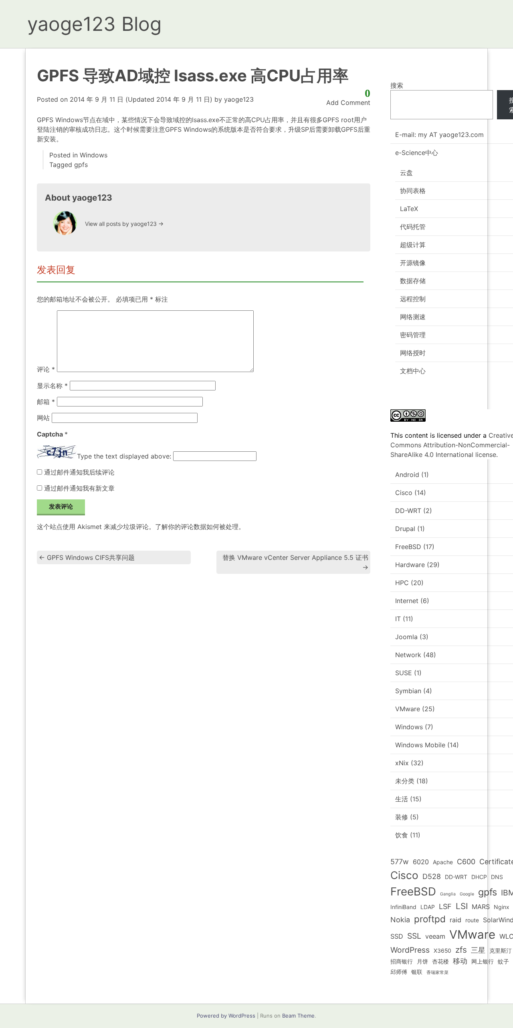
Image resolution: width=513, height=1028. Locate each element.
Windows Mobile (420, 745)
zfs (461, 950)
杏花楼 (440, 961)
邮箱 (46, 402)
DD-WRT (408, 511)
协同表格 (413, 191)
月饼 (422, 961)
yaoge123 (239, 99)
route (472, 920)
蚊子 (503, 961)
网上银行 (482, 961)
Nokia (400, 919)
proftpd (430, 918)
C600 (466, 861)
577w (399, 861)
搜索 (396, 85)
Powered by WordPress (226, 1015)
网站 (43, 418)
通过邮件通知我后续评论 (79, 472)
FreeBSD (408, 547)
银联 (416, 971)
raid (455, 920)
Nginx (501, 906)
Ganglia (448, 894)
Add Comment (348, 103)
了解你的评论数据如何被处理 (196, 527)
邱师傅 (398, 971)
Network (408, 655)
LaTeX (409, 209)
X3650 (442, 950)
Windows (93, 155)
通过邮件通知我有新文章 (79, 488)
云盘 (406, 173)
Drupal (405, 529)
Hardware (410, 565)
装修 (401, 817)
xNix (402, 763)
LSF (445, 906)
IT (398, 619)
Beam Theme (298, 1015)
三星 (478, 950)
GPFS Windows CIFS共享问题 (87, 557)
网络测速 (413, 317)
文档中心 (413, 371)
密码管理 (413, 335)
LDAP (427, 906)
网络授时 (413, 353)
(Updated (141, 99)
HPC (402, 583)
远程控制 (413, 299)
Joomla (406, 637)
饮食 (401, 835)
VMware (407, 709)
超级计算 (413, 245)
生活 (401, 799)
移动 (460, 961)
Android (407, 475)
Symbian (408, 691)
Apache (443, 862)
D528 (431, 876)
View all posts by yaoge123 (124, 223)
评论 (46, 370)
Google (467, 894)
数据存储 (413, 281)
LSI (462, 906)
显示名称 (52, 386)
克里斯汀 (500, 950)
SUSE (403, 673)
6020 (421, 862)
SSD (396, 936)
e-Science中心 (416, 153)
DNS (497, 876)
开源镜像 (413, 263)
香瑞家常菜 (437, 972)
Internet (406, 601)
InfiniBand (403, 906)
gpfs (81, 165)
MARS (481, 907)
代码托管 (413, 227)
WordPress (410, 950)
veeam (435, 936)
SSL (414, 936)
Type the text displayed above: (124, 456)
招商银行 (401, 961)
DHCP (479, 876)
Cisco (403, 493)
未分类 (404, 781)
